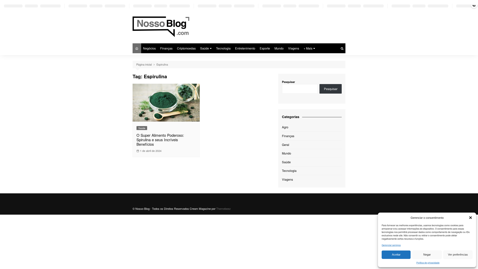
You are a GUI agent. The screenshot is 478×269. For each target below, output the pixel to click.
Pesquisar (288, 82)
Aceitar (396, 254)
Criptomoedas (186, 48)
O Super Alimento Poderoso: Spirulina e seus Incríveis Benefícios (160, 139)
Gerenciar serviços (391, 245)
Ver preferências (458, 254)
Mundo (279, 48)
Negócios (149, 48)
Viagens (293, 48)
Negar (427, 254)
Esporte (265, 48)
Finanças (166, 48)
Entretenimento (245, 48)
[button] (470, 217)
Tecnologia (223, 48)
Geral (285, 145)
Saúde (204, 48)
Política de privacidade (428, 262)
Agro (285, 127)
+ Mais (308, 48)
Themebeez (223, 209)
